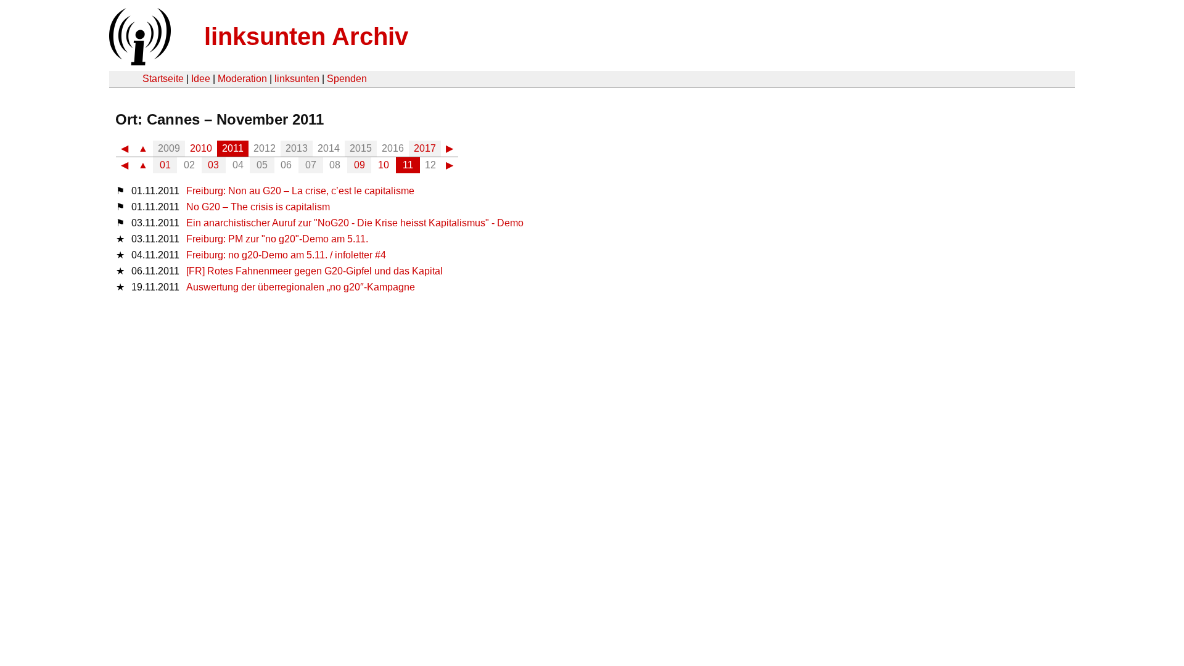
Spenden (347, 78)
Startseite (163, 78)
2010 (201, 148)
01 (165, 165)
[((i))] (138, 62)
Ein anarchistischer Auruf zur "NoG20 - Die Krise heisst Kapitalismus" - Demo (355, 223)
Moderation (242, 78)
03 (213, 165)
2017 (425, 148)
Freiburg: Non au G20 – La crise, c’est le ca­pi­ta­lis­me (300, 191)
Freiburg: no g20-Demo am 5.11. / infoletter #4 (286, 255)
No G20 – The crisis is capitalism (258, 207)
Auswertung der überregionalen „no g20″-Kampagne (300, 287)
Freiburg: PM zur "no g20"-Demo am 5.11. (277, 239)
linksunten (296, 78)
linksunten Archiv (306, 36)
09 (359, 165)
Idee (200, 78)
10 (383, 165)
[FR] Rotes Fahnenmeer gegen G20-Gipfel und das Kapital (314, 271)
